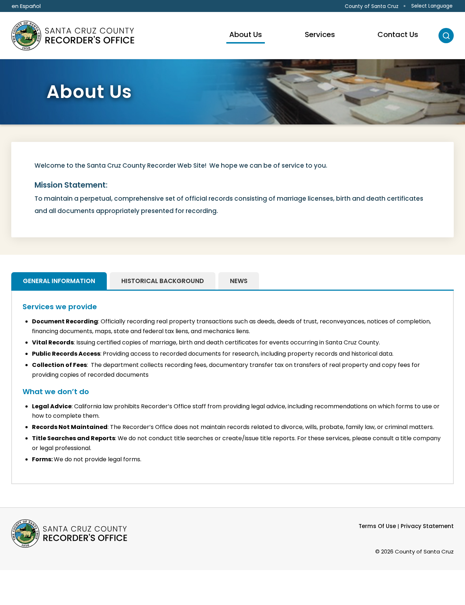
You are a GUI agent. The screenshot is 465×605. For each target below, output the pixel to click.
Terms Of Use (377, 526)
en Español (26, 6)
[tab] (59, 281)
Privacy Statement (427, 526)
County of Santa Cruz (372, 6)
